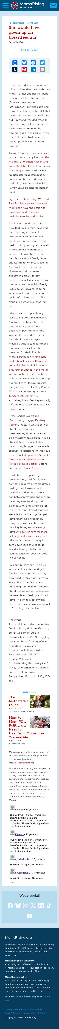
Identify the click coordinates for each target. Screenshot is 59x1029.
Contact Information (15, 1009)
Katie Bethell (31, 50)
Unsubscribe (29, 1013)
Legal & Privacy (12, 1013)
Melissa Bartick (28, 463)
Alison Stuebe (32, 468)
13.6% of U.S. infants (21, 395)
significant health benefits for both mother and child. (28, 361)
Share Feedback (36, 1009)
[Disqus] (29, 843)
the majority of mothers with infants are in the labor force (29, 161)
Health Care (33, 23)
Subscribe (42, 1013)
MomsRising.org (28, 5)
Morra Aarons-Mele (21, 459)
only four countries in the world (28, 369)
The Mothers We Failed (18, 701)
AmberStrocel (39, 455)
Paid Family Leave (16, 23)
